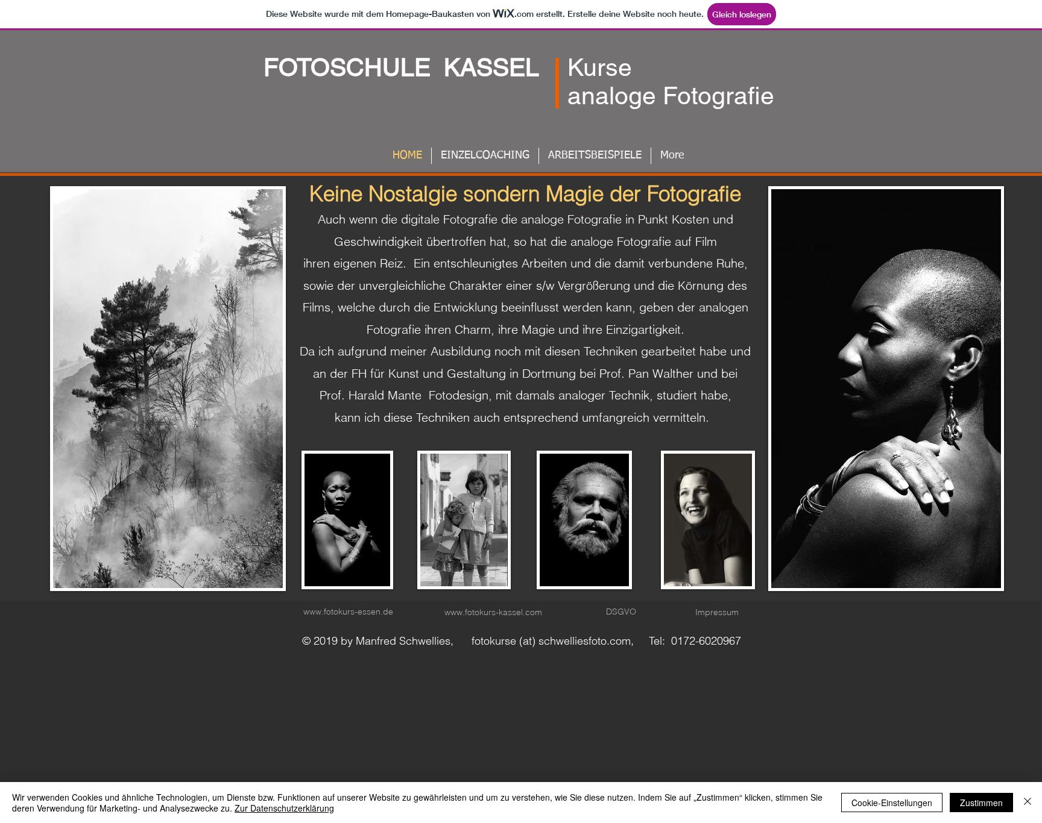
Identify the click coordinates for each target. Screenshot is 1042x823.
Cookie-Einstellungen (891, 802)
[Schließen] (1027, 802)
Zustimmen (981, 802)
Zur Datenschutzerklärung (284, 808)
